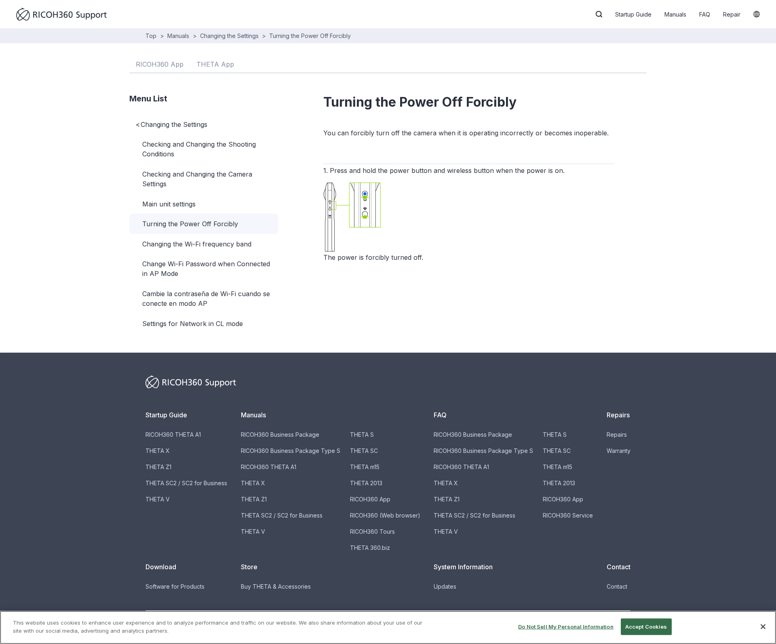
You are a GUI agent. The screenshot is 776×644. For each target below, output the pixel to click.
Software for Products (175, 586)
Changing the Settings (229, 35)
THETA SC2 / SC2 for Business (186, 483)
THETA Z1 (158, 466)
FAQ (704, 14)
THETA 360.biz (370, 547)
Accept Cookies (646, 626)
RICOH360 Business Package (280, 434)
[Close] (763, 627)
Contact (617, 586)
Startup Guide (633, 14)
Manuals (675, 14)
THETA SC (364, 450)
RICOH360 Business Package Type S (290, 450)
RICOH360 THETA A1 (173, 434)
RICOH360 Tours (372, 531)
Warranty (618, 450)
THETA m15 (365, 466)
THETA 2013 (366, 483)
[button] (599, 14)
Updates (445, 586)
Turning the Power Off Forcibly (310, 35)
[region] (388, 627)
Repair (731, 14)
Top (151, 35)
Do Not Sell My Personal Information (566, 626)
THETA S (362, 434)
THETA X (158, 450)
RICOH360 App (370, 499)
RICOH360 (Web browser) (385, 515)
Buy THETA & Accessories (276, 586)
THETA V (158, 499)
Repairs (617, 434)
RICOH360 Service (568, 515)
